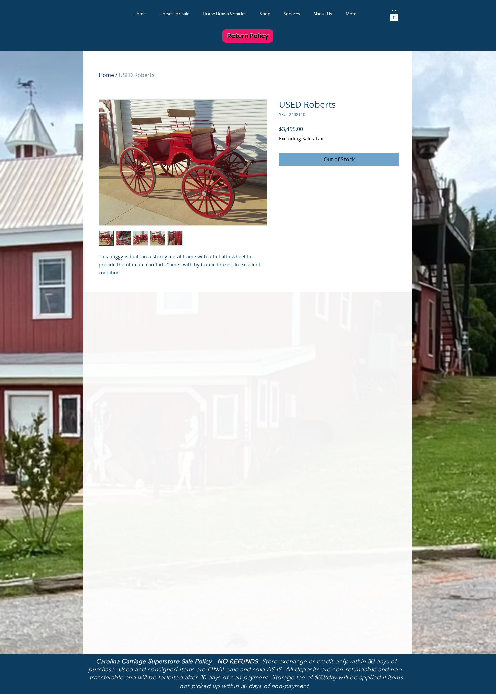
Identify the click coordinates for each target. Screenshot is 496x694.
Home (106, 75)
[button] (265, 14)
